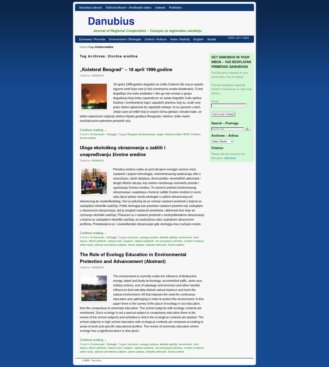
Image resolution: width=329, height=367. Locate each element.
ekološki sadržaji (168, 237)
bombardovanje (146, 134)
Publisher (175, 7)
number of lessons (194, 241)
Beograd (132, 134)
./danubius (230, 158)
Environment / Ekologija (125, 39)
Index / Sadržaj (180, 39)
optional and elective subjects (110, 244)
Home (83, 47)
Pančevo (195, 134)
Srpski (211, 39)
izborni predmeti (97, 241)
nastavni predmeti (144, 241)
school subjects (136, 244)
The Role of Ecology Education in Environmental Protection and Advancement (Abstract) (133, 257)
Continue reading (93, 130)
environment (185, 237)
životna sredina (88, 138)
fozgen (160, 134)
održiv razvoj (86, 244)
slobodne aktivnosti (156, 244)
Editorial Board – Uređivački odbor (129, 7)
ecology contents (149, 237)
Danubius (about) (90, 7)
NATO (186, 134)
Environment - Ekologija (104, 134)
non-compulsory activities (168, 241)
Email (214, 101)
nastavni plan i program (120, 241)
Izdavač (160, 7)
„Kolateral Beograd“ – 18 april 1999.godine (126, 69)
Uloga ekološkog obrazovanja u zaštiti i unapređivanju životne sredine (122, 150)
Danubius (111, 20)
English (198, 39)
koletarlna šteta (173, 134)
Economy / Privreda (92, 39)
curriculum (133, 237)
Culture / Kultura (155, 39)
